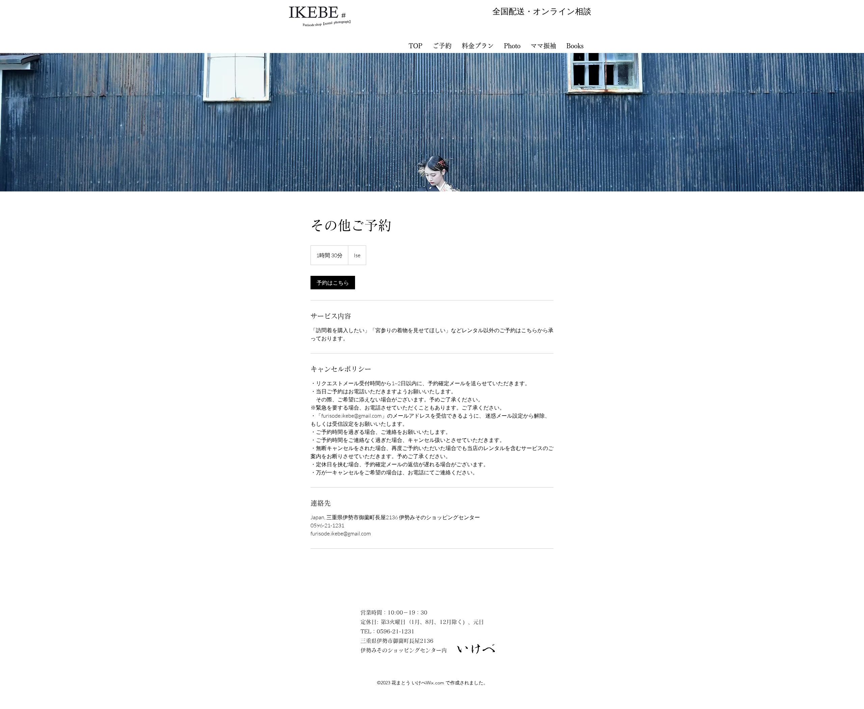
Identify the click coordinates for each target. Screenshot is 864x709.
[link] (332, 282)
